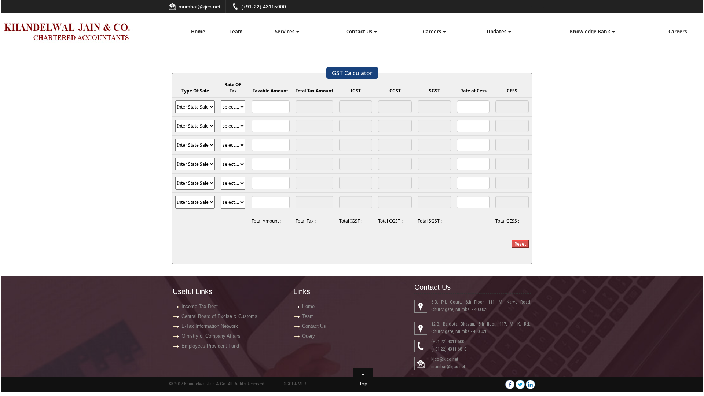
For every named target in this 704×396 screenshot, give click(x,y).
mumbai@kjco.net (199, 7)
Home (198, 31)
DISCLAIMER (294, 383)
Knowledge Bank (590, 31)
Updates (497, 31)
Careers (432, 31)
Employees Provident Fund (210, 346)
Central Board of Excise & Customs (219, 316)
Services (285, 31)
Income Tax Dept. (200, 306)
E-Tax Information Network (210, 326)
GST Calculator (352, 73)
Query (308, 336)
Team (236, 31)
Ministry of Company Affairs (211, 336)
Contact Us (359, 31)
